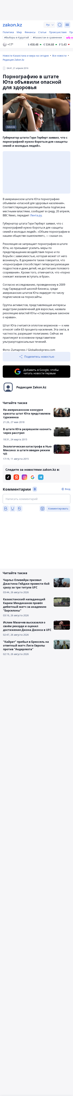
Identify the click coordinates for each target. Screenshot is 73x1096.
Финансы (30, 32)
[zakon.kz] (12, 24)
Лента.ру (36, 215)
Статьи (42, 32)
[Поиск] (60, 25)
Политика (8, 32)
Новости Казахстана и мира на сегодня (26, 55)
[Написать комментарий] (36, 499)
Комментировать (58, 508)
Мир (19, 32)
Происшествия (58, 32)
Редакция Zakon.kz (13, 59)
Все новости (59, 55)
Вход (67, 489)
